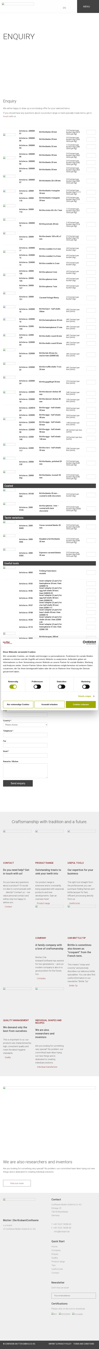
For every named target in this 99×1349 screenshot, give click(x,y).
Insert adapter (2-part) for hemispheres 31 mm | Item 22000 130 (50, 626)
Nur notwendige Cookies (18, 704)
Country (7, 721)
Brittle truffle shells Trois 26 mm (50, 368)
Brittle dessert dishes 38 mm (50, 393)
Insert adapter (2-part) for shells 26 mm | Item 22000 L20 (50, 619)
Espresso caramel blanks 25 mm (50, 554)
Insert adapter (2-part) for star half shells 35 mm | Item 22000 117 (50, 605)
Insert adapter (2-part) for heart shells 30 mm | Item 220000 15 (50, 612)
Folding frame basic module (47, 572)
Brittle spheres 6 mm (48, 279)
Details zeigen (84, 696)
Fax (4, 741)
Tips (53, 1265)
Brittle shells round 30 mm (50, 343)
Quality (7, 1057)
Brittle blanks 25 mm (48, 162)
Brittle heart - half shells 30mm (49, 310)
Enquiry (54, 1254)
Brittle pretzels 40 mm (48, 224)
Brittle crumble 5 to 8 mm (50, 256)
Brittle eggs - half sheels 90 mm (50, 430)
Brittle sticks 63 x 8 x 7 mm (50, 210)
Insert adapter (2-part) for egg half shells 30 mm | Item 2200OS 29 (50, 590)
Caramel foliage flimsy (49, 298)
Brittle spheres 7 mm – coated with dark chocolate (49, 508)
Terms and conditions (83, 1344)
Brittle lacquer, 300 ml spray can (48, 638)
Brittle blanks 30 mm (48, 170)
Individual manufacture (46, 1067)
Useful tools (74, 903)
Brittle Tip (73, 985)
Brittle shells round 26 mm (50, 336)
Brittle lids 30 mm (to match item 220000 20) (49, 354)
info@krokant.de (62, 1231)
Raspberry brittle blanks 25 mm (49, 540)
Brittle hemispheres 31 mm (50, 327)
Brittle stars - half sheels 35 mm (50, 449)
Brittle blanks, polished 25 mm (50, 462)
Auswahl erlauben (49, 704)
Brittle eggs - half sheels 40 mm (50, 416)
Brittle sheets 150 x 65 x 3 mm (50, 237)
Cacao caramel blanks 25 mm (50, 526)
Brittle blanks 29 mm (48, 139)
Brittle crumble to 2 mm (49, 263)
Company (41, 978)
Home (54, 1246)
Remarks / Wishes (10, 761)
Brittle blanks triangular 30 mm (49, 199)
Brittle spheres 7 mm (48, 286)
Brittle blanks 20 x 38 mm (50, 181)
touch (6, 116)
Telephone (8, 731)
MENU (86, 6)
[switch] (37, 687)
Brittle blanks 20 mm (48, 132)
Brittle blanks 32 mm (48, 146)
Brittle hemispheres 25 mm (50, 320)
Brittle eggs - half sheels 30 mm (50, 409)
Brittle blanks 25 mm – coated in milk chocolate (50, 494)
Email (6, 751)
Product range (43, 903)
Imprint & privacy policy (60, 1344)
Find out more (17, 1183)
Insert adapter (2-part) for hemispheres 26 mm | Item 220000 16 (50, 583)
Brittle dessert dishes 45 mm (50, 400)
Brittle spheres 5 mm (48, 272)
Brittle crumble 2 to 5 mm (50, 249)
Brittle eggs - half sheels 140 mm (50, 438)
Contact (8, 906)
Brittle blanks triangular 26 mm (49, 192)
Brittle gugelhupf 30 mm (49, 382)
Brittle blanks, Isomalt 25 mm (50, 476)
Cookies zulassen (81, 704)
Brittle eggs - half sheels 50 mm (50, 423)
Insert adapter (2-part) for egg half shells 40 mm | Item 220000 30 (50, 597)
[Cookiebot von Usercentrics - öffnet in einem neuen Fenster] (84, 643)
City (5, 710)
